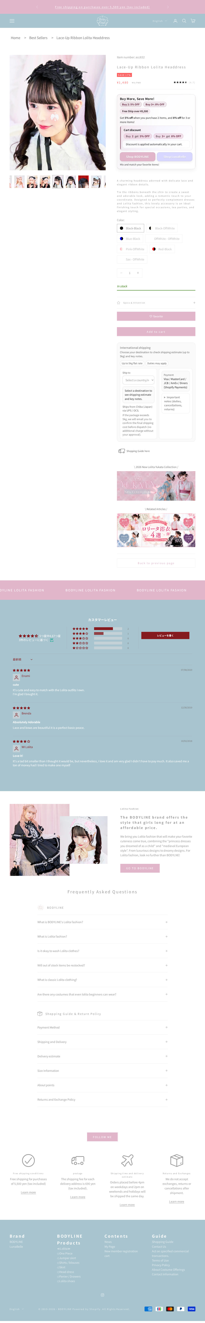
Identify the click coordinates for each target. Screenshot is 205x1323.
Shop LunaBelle (175, 157)
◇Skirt (61, 1267)
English (158, 20)
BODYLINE (16, 1242)
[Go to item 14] (70, 181)
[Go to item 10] (19, 181)
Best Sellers (38, 37)
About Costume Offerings (168, 1270)
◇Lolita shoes (66, 1281)
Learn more (28, 1192)
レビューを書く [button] (165, 635)
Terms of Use (160, 1260)
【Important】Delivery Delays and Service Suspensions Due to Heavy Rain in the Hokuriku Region (102, 7)
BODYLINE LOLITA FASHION (64, 590)
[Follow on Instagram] (102, 1295)
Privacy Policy (161, 1265)
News (108, 1242)
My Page (110, 1246)
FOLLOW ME (102, 1137)
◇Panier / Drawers (69, 1276)
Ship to (126, 372)
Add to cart (156, 332)
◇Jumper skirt (66, 1258)
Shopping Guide (162, 1242)
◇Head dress (65, 1272)
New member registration (121, 1251)
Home (15, 37)
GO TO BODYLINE (140, 868)
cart (107, 1256)
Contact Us (159, 1246)
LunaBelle (16, 1246)
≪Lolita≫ (63, 1248)
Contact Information (165, 1274)
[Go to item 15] (83, 181)
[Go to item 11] (32, 181)
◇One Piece (64, 1253)
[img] (21, 670)
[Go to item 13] (57, 181)
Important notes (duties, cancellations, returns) (173, 403)
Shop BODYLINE (137, 157)
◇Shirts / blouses (68, 1262)
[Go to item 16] (96, 181)
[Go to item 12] (45, 181)
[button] (81, 628)
